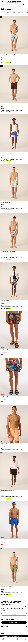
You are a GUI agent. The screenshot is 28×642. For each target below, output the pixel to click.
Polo (23, 12)
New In (3, 12)
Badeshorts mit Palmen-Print (6, 300)
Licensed (8, 12)
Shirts (18, 12)
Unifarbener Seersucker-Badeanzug (7, 443)
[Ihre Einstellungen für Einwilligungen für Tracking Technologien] (25, 639)
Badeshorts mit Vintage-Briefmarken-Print (8, 54)
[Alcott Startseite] (14, 2)
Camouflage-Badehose (5, 349)
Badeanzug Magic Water (5, 539)
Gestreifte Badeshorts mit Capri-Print (7, 153)
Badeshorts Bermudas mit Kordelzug (7, 104)
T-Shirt (14, 12)
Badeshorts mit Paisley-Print (6, 202)
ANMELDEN (14, 614)
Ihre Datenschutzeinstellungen (10, 638)
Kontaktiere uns (15, 622)
